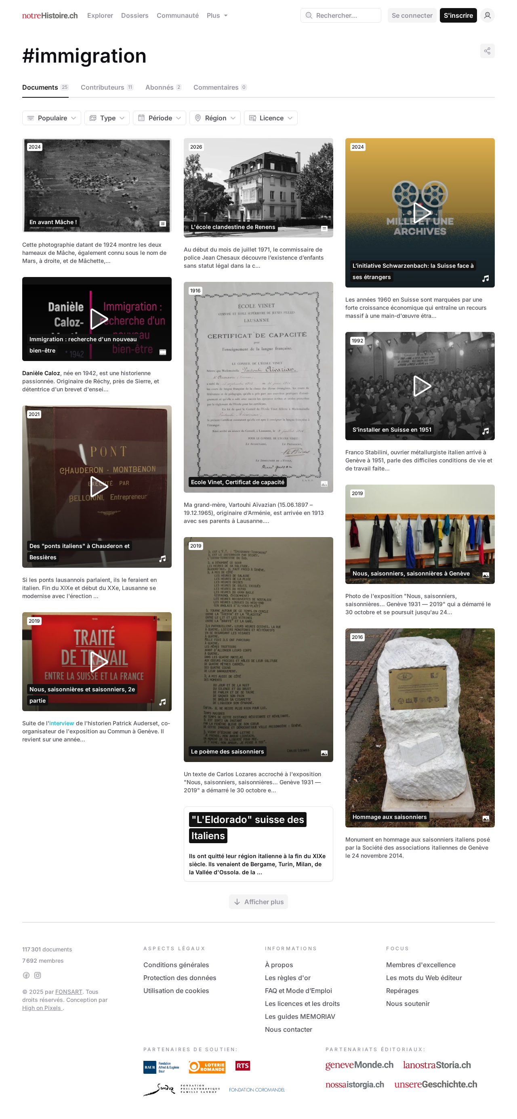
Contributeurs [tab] (106, 87)
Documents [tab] (44, 87)
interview (61, 723)
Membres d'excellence (421, 965)
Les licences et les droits (302, 1003)
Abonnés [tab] (162, 87)
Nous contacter (288, 1029)
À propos (279, 965)
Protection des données (179, 978)
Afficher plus (264, 902)
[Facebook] (26, 975)
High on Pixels (42, 1007)
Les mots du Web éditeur (424, 978)
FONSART (68, 991)
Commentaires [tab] (219, 87)
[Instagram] (38, 975)
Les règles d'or (288, 978)
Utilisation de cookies (176, 991)
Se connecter (412, 15)
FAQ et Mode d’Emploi (298, 991)
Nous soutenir (408, 1003)
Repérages (402, 991)
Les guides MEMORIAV (300, 1016)
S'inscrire (458, 15)
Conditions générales (176, 965)
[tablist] (258, 88)
